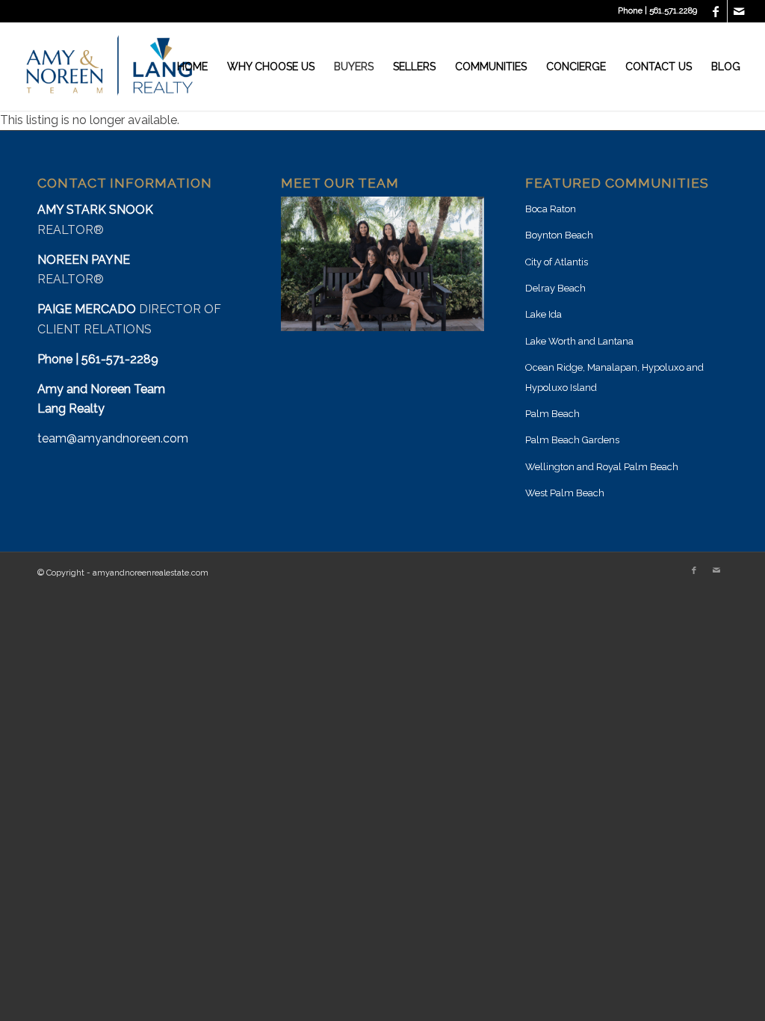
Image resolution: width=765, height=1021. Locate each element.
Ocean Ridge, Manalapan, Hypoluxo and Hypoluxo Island (614, 377)
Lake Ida (543, 314)
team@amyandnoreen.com (112, 438)
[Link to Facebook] (716, 11)
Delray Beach (555, 288)
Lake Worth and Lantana (579, 341)
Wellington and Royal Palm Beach (601, 466)
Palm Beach (552, 413)
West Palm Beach (564, 493)
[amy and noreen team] (109, 66)
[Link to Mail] (739, 11)
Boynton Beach (559, 235)
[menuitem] (192, 66)
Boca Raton (550, 209)
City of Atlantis (556, 262)
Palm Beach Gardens (572, 439)
